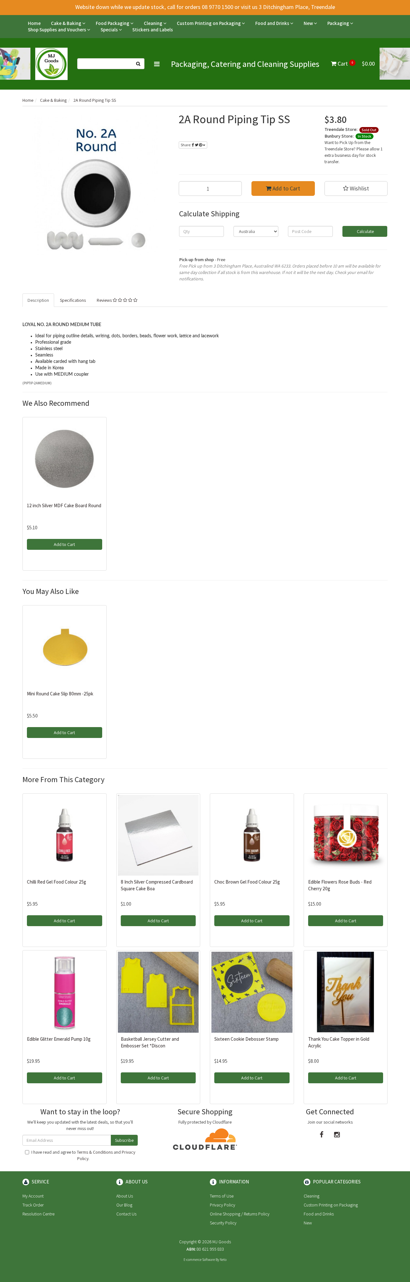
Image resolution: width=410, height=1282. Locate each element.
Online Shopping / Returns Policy (239, 1214)
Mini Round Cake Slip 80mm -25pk (60, 694)
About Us (124, 1196)
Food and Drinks (272, 23)
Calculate (365, 231)
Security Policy (223, 1223)
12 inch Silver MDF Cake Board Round (64, 505)
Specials (110, 30)
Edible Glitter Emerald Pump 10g (59, 1039)
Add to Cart (285, 188)
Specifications (73, 300)
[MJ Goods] (51, 63)
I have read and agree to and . (83, 1155)
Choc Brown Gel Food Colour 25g (247, 882)
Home (34, 23)
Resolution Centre (38, 1214)
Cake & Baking (66, 23)
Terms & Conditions (95, 1152)
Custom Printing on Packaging (209, 23)
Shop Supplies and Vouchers (57, 30)
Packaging (338, 23)
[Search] (138, 63)
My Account (33, 1196)
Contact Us (126, 1214)
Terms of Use (222, 1196)
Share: (186, 144)
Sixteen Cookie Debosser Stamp (246, 1039)
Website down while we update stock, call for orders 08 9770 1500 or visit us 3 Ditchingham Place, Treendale (205, 7)
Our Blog (124, 1205)
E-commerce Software (199, 1259)
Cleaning (153, 23)
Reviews (105, 300)
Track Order (33, 1205)
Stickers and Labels (152, 30)
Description (38, 300)
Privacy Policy (222, 1205)
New (309, 23)
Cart (355, 63)
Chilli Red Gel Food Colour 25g (56, 882)
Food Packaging (113, 23)
